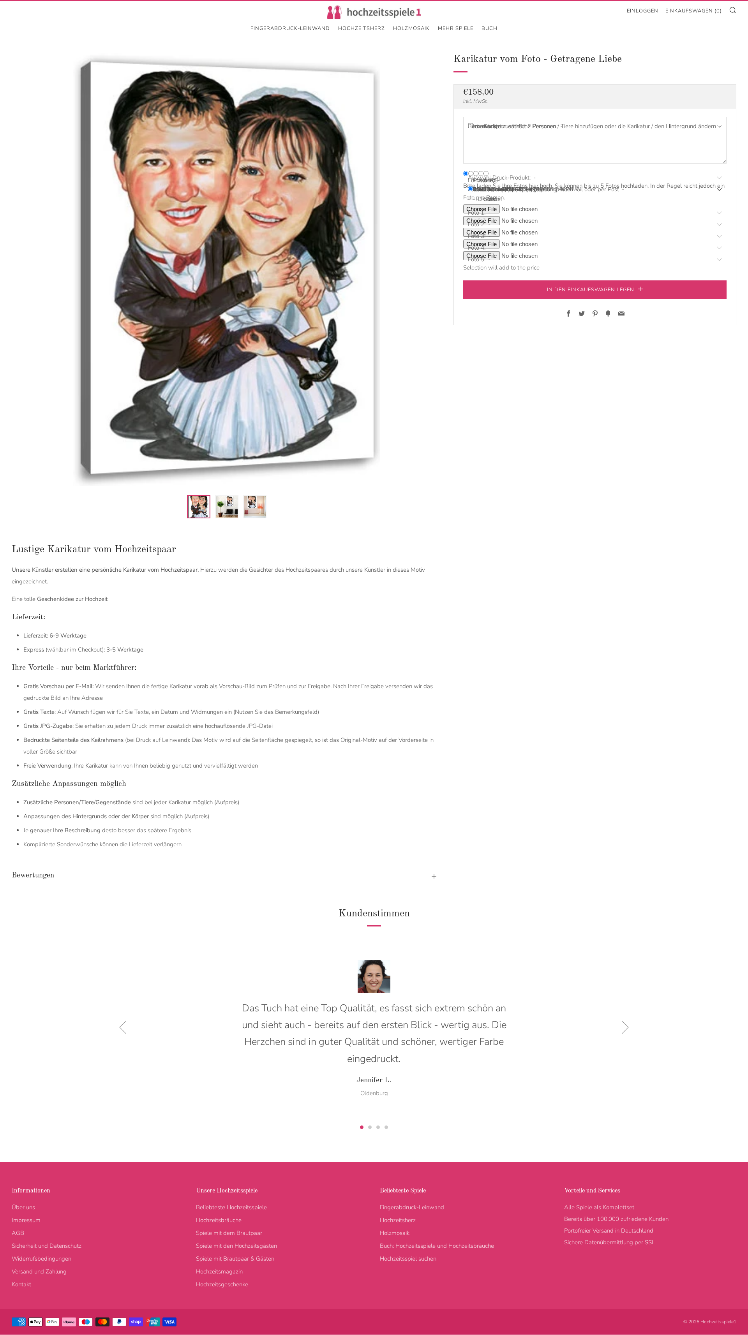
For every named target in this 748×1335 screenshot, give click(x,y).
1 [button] (361, 1127)
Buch (489, 28)
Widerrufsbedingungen (41, 1259)
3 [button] (378, 1127)
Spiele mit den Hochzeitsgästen (236, 1246)
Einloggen (642, 10)
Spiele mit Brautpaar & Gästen (235, 1259)
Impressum (26, 1220)
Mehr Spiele (455, 28)
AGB (18, 1233)
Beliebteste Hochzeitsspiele (231, 1207)
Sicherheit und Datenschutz (46, 1246)
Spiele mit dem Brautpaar (229, 1233)
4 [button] (386, 1127)
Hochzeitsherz (361, 28)
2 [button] (370, 1127)
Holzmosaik (411, 28)
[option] (226, 268)
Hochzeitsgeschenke (222, 1284)
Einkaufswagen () (693, 10)
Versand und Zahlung (39, 1271)
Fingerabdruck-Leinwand (290, 28)
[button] (198, 506)
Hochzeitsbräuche (219, 1220)
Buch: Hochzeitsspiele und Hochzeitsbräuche (437, 1246)
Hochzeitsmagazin (219, 1271)
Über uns (23, 1207)
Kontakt (21, 1284)
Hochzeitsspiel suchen (408, 1259)
